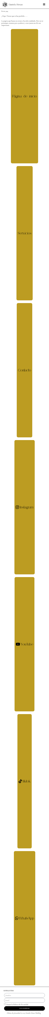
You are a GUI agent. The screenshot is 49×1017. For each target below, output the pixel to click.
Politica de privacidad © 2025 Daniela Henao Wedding (24, 1013)
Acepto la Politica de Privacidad (17, 1004)
